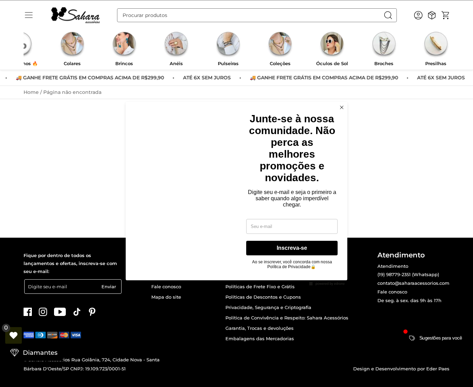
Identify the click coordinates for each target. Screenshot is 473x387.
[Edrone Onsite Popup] (236, 193)
